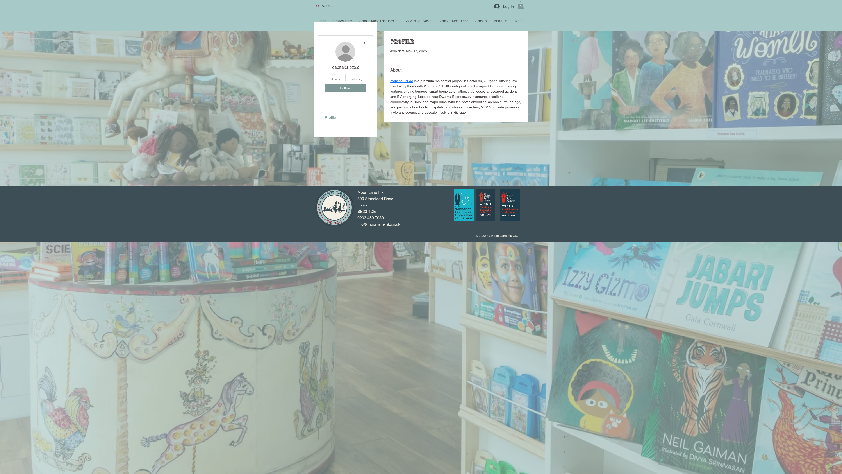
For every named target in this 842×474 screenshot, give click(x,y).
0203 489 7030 (370, 217)
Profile (330, 117)
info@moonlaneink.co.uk (378, 224)
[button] (520, 5)
